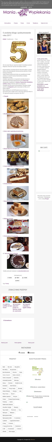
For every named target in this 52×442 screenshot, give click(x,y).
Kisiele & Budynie (6, 391)
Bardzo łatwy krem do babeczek (11, 148)
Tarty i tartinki (5, 409)
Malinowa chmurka (8, 218)
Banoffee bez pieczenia (10, 113)
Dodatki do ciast (18, 383)
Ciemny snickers (8, 183)
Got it (30, 7)
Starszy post (31, 343)
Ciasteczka (16, 377)
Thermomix (13, 409)
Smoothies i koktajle (7, 407)
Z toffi (4, 428)
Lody (20, 391)
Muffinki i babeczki (6, 396)
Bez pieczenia (13, 369)
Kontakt (36, 416)
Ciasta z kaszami (6, 375)
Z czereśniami (17, 418)
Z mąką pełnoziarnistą (7, 426)
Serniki (11, 401)
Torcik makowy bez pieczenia (11, 236)
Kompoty (15, 391)
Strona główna (5, 1)
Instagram (32, 352)
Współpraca (29, 1)
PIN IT (18, 280)
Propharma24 (23, 82)
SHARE (10, 277)
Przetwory (5, 401)
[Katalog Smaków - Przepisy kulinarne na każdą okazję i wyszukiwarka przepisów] (37, 396)
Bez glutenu (17, 366)
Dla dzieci (10, 383)
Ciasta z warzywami (7, 377)
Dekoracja (16, 380)
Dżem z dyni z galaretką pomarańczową (13, 131)
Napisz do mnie (44, 23)
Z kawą (4, 423)
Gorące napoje (12, 388)
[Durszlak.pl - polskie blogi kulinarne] (37, 379)
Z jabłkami (5, 420)
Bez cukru (10, 366)
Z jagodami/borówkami (15, 420)
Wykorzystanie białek (7, 415)
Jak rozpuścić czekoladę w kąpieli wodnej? (27, 306)
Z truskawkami (11, 428)
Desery (4, 383)
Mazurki (12, 393)
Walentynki (5, 412)
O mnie (23, 1)
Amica (9, 83)
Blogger (47, 199)
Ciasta (20, 372)
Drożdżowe (5, 385)
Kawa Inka (25, 80)
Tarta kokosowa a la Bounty (11, 253)
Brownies (15, 372)
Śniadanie (16, 407)
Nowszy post (4, 343)
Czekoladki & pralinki (7, 380)
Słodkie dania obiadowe (8, 404)
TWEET (17, 277)
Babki (4, 366)
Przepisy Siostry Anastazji (13, 399)
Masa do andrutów (8, 201)
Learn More (24, 7)
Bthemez (33, 439)
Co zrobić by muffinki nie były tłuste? (7, 306)
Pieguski (6, 96)
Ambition (5, 83)
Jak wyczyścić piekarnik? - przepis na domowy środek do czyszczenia (17, 307)
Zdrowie (4, 431)
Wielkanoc (12, 412)
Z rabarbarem (18, 426)
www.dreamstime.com (23, 271)
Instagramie (11, 86)
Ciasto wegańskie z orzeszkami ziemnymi (14, 166)
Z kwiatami (10, 423)
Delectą (17, 82)
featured (4, 388)
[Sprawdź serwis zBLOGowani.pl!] (37, 391)
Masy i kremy (5, 393)
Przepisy (16, 23)
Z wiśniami (19, 428)
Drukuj (31, 39)
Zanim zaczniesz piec (15, 1)
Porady (22, 23)
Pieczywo (15, 396)
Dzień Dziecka (13, 385)
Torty (20, 409)
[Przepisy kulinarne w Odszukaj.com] (37, 387)
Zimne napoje (12, 431)
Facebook (22, 352)
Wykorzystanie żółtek (7, 418)
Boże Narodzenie (6, 372)
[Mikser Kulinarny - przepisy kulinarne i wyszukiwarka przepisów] (38, 370)
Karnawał (20, 388)
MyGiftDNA (29, 82)
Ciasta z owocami (16, 375)
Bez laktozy (5, 369)
